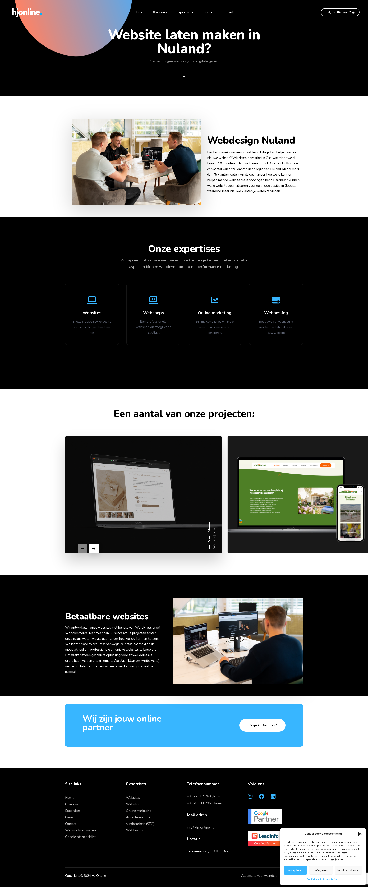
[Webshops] (153, 314)
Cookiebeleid (314, 879)
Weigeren (321, 870)
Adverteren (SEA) (139, 817)
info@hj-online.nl (200, 827)
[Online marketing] (214, 314)
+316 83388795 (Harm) (204, 803)
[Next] (94, 548)
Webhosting (135, 830)
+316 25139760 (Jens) (203, 796)
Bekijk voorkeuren (348, 870)
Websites (133, 798)
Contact (228, 12)
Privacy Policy (330, 879)
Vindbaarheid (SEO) (140, 824)
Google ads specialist (80, 837)
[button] (360, 834)
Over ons (160, 12)
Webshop (133, 804)
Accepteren (295, 870)
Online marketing (138, 811)
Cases (207, 12)
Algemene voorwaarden (259, 876)
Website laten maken (80, 830)
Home (138, 12)
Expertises (184, 12)
